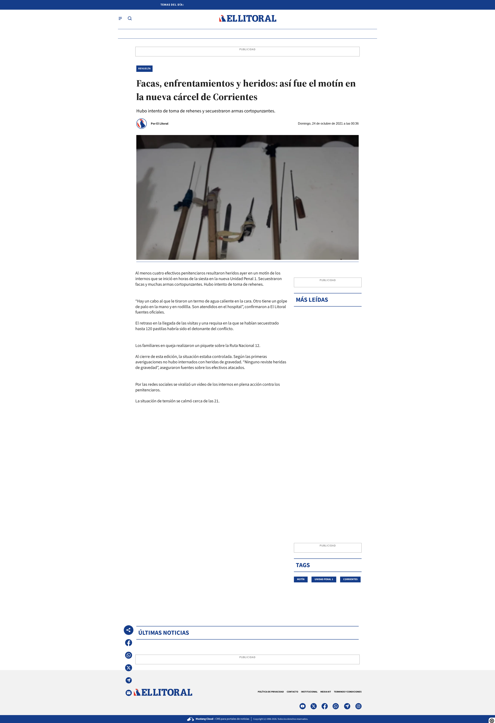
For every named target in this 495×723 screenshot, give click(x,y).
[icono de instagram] (358, 706)
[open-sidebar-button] (120, 18)
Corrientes (350, 579)
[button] (128, 642)
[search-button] (129, 18)
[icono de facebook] (325, 706)
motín (301, 579)
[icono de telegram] (347, 706)
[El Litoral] (247, 18)
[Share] (128, 630)
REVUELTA (144, 68)
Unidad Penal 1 (324, 579)
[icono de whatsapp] (336, 706)
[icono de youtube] (303, 706)
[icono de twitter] (314, 706)
